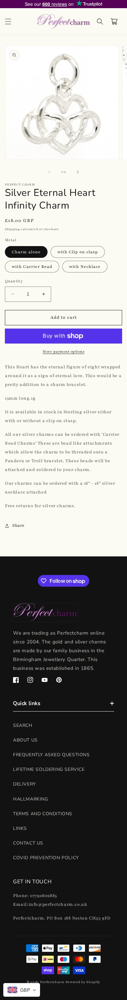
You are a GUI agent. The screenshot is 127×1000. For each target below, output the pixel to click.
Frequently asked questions (51, 755)
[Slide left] (49, 172)
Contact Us (28, 843)
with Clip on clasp (77, 252)
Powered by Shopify (83, 982)
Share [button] (18, 525)
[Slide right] (78, 172)
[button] (8, 21)
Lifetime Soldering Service (49, 769)
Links (20, 828)
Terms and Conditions (42, 814)
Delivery (24, 784)
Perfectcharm (52, 982)
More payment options (63, 351)
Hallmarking (30, 799)
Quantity (13, 281)
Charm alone (26, 252)
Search (23, 725)
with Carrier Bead (32, 266)
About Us (25, 740)
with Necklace (85, 266)
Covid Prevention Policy (46, 858)
